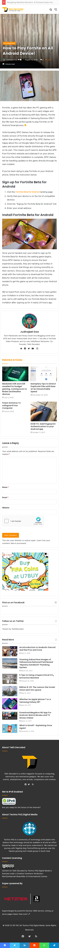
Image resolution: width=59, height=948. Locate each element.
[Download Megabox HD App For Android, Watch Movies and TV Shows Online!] (9, 715)
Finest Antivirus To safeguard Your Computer (11, 405)
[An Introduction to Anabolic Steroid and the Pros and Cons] (9, 651)
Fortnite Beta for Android (28, 192)
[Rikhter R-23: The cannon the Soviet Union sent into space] (9, 691)
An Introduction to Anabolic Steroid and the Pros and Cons (37, 648)
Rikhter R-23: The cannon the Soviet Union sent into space (37, 688)
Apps (14, 18)
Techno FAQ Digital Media (39, 871)
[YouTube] (33, 348)
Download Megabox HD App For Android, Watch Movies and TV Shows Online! (35, 715)
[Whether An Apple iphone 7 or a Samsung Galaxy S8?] (9, 703)
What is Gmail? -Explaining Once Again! (35, 726)
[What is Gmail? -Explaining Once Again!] (9, 728)
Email (5, 497)
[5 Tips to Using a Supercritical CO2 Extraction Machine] (9, 679)
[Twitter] (29, 348)
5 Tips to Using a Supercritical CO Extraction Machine (36, 676)
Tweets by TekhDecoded (12, 629)
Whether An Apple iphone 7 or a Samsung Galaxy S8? (35, 700)
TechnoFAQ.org (33, 848)
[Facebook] (25, 348)
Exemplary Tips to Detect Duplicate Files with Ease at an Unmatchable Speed (43, 387)
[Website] (21, 348)
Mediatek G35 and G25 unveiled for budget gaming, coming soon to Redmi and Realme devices (14, 388)
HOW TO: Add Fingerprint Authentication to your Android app (43, 426)
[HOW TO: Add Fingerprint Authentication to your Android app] (44, 411)
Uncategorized (9, 43)
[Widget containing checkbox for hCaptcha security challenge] (23, 521)
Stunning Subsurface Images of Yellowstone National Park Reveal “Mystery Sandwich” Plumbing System (36, 663)
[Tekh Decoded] (13, 9)
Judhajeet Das (11, 60)
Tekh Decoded (18, 871)
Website (5, 508)
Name (5, 487)
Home (7, 18)
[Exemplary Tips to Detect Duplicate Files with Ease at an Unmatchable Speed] (44, 374)
